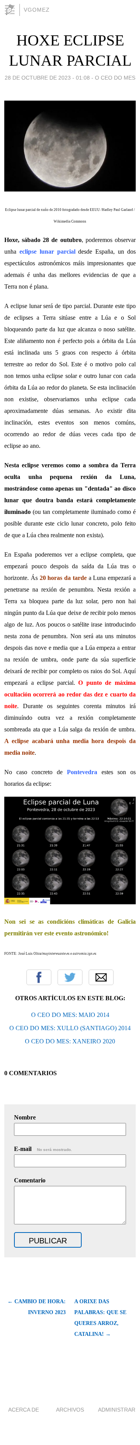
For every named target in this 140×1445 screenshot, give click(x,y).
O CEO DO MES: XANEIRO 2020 (70, 1041)
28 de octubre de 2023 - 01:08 (47, 78)
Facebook (38, 977)
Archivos (70, 1410)
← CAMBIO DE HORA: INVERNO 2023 (36, 1307)
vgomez (37, 10)
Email (101, 977)
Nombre (25, 1117)
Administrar (116, 1410)
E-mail (43, 1149)
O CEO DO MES (115, 78)
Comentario (30, 1180)
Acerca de (23, 1410)
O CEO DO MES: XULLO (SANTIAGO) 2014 (70, 1028)
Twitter (70, 977)
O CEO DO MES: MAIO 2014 (70, 1015)
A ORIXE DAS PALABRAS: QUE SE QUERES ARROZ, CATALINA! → (100, 1318)
